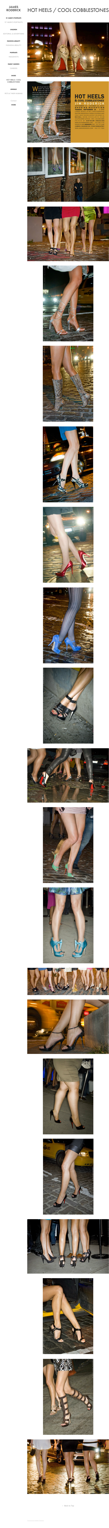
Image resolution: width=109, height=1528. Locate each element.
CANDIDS (13, 68)
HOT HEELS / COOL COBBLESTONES (13, 81)
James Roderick (13, 8)
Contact (13, 100)
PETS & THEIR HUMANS (13, 93)
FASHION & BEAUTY (13, 41)
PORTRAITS (13, 53)
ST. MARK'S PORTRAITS (13, 18)
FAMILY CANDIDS (13, 64)
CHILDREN (13, 29)
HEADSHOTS (14, 57)
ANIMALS (13, 89)
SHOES (13, 76)
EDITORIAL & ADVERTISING (13, 34)
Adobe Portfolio (39, 1520)
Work (13, 105)
